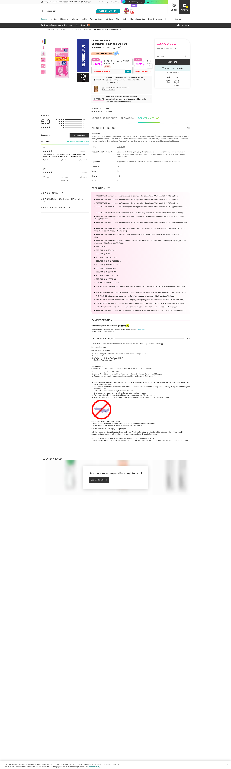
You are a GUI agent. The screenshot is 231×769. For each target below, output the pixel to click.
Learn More (141, 329)
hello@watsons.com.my (142, 440)
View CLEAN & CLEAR (53, 207)
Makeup (74, 19)
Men (118, 19)
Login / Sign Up (98, 480)
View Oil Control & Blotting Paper (62, 199)
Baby (125, 19)
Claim (128, 71)
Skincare (64, 19)
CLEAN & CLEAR (100, 40)
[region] (115, 765)
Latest (47, 141)
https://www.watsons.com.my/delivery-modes (138, 395)
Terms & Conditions (108, 90)
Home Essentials (137, 19)
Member (53, 19)
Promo (44, 19)
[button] (184, 7)
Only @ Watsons (155, 19)
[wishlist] (114, 47)
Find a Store (115, 2)
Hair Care (109, 19)
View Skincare (50, 193)
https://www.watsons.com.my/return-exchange (136, 438)
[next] (166, 19)
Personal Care (96, 19)
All (42, 141)
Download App (103, 2)
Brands (178, 19)
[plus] (185, 56)
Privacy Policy (94, 766)
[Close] (227, 764)
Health (84, 19)
